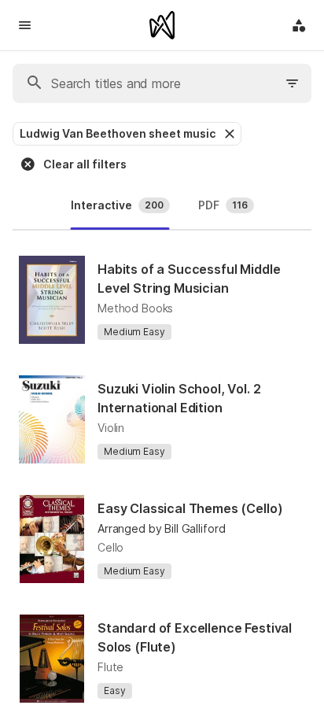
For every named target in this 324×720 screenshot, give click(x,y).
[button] (228, 134)
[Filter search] (292, 83)
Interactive (117, 205)
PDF (223, 205)
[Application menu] (299, 25)
